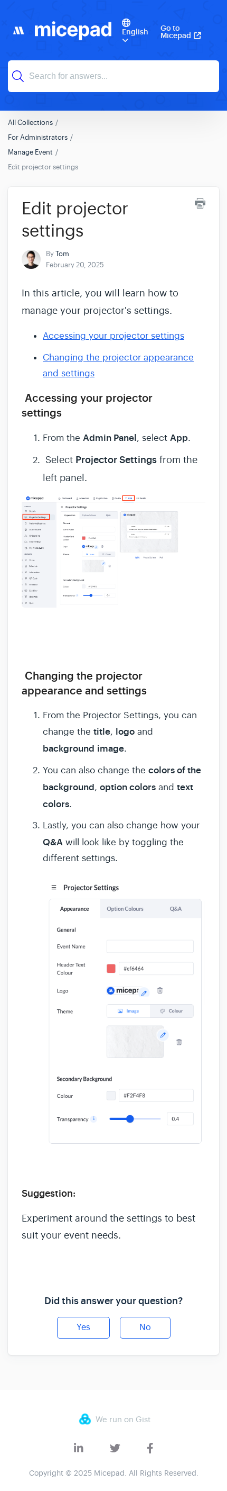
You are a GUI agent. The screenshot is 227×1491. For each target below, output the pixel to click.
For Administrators (38, 137)
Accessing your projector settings (113, 335)
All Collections (30, 122)
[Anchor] (69, 411)
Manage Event (30, 152)
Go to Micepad (175, 31)
